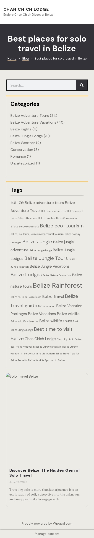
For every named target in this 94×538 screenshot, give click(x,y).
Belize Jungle (37, 241)
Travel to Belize (26, 360)
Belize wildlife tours (55, 320)
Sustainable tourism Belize (46, 353)
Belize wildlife (68, 313)
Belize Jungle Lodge (26, 136)
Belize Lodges (26, 274)
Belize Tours (34, 297)
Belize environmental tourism (47, 234)
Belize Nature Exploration (57, 275)
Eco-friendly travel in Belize (26, 346)
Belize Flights (20, 129)
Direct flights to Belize (69, 339)
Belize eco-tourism (62, 225)
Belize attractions (27, 218)
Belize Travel (53, 296)
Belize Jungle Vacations (50, 266)
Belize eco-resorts (29, 226)
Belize (17, 202)
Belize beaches (46, 218)
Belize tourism (18, 297)
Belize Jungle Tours (46, 258)
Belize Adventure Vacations (33, 122)
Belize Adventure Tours (29, 115)
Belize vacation (46, 306)
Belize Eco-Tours (19, 234)
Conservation (21, 149)
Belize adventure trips (53, 211)
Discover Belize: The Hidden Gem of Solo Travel (44, 473)
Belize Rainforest (57, 285)
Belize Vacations (42, 313)
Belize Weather (22, 142)
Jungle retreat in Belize (56, 346)
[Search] (81, 85)
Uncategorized (22, 163)
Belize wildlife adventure (24, 321)
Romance (18, 156)
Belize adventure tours (44, 202)
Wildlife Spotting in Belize (50, 360)
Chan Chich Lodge (26, 9)
